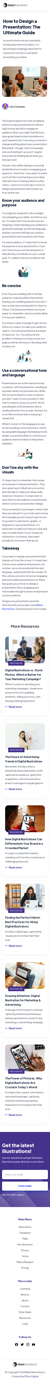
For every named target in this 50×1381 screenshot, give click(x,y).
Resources (25, 1317)
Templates (25, 1232)
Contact (25, 1306)
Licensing (25, 1288)
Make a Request (25, 1261)
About (25, 1300)
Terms (25, 1256)
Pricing (25, 1267)
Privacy (25, 1250)
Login (25, 1323)
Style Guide (25, 1312)
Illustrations (25, 1226)
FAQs (25, 1238)
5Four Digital (31, 1376)
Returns (25, 1294)
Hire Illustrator (25, 1244)
